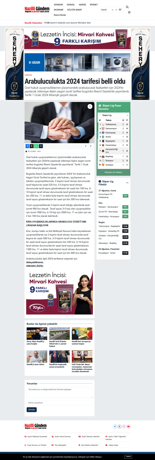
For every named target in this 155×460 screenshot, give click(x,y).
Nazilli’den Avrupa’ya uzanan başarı (81, 342)
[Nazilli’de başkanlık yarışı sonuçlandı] (59, 356)
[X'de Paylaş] (32, 146)
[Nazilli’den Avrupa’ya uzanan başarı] (82, 333)
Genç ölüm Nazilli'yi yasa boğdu (35, 342)
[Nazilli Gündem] (38, 9)
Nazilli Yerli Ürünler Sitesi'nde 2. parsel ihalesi (57, 343)
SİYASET (94, 4)
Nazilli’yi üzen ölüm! (35, 364)
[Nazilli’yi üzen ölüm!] (37, 356)
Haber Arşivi (113, 445)
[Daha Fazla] (41, 146)
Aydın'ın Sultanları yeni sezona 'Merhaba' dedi (67, 23)
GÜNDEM (58, 4)
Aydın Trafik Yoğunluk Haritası (115, 437)
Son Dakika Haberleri (89, 445)
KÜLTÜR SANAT (74, 10)
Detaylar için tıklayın (113, 172)
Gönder (31, 409)
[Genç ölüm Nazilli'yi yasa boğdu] (37, 333)
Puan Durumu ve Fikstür (36, 445)
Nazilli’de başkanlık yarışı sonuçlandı (58, 365)
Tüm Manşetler (60, 445)
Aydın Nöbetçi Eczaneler (37, 436)
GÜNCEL (71, 4)
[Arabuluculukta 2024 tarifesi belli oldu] (59, 122)
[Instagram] (124, 427)
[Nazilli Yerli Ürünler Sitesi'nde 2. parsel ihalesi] (59, 333)
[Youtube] (128, 427)
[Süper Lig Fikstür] (127, 183)
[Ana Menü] (128, 12)
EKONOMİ (58, 10)
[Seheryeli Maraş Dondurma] (14, 64)
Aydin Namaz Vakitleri (91, 436)
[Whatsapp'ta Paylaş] (36, 146)
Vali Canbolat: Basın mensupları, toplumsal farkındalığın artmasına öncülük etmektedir (82, 368)
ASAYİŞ (82, 4)
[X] (119, 427)
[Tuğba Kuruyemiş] (77, 38)
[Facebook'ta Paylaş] (27, 146)
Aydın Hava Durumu (63, 436)
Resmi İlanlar (60, 15)
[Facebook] (115, 427)
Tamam (128, 456)
